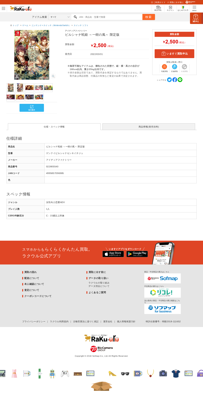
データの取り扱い (98, 278)
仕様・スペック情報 (54, 126)
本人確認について (34, 284)
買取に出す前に (177, 2)
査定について (31, 290)
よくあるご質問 (97, 292)
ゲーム (25, 25)
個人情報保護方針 (126, 321)
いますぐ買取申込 (177, 53)
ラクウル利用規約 (59, 321)
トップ (16, 25)
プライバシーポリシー (33, 321)
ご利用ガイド (160, 2)
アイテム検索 (39, 17)
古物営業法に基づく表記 (86, 321)
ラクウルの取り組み (98, 282)
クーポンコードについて (38, 296)
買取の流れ (30, 272)
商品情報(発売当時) (149, 126)
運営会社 (108, 321)
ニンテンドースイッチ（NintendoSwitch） (51, 25)
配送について (31, 278)
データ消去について (98, 286)
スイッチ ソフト (81, 25)
